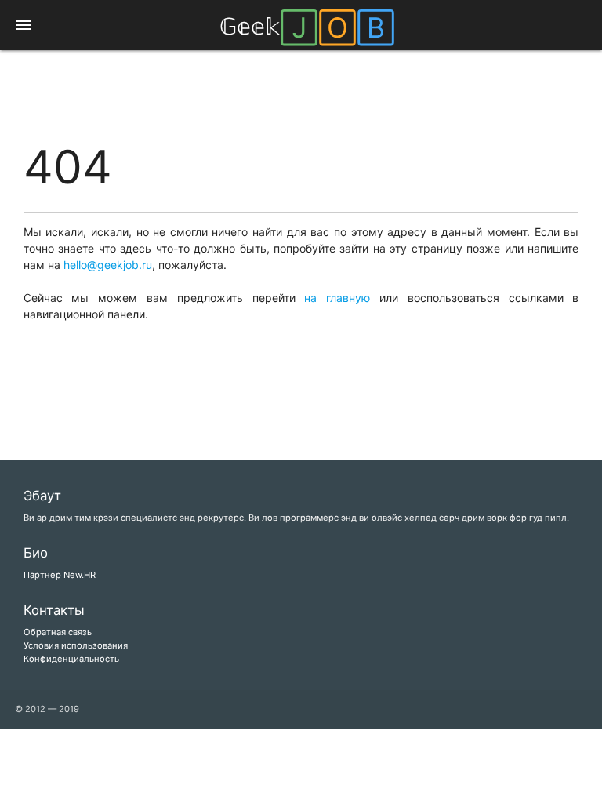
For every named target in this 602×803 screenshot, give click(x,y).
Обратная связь (58, 632)
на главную (337, 297)
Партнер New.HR (60, 574)
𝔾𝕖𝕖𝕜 (307, 26)
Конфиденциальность (71, 658)
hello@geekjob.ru (107, 264)
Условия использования (76, 645)
